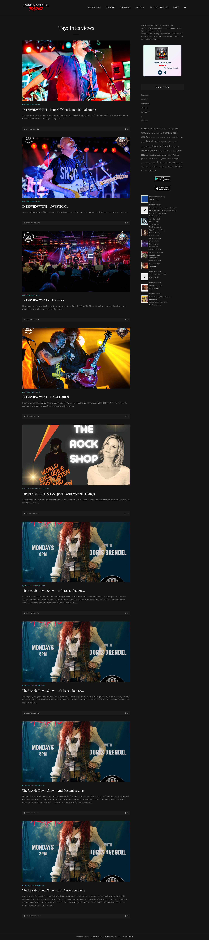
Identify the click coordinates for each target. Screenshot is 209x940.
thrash (178, 166)
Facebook (145, 95)
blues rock (173, 128)
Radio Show (150, 163)
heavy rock (145, 151)
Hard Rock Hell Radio (169, 142)
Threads (144, 108)
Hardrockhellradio (146, 147)
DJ (128, 129)
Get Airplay (140, 7)
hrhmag (154, 150)
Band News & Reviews (159, 7)
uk (142, 170)
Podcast (176, 155)
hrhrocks (169, 151)
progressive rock (165, 158)
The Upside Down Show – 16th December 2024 (53, 591)
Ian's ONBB (177, 151)
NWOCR (169, 155)
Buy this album (155, 205)
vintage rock (152, 170)
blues (166, 128)
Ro (127, 513)
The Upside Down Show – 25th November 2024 (53, 890)
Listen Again (125, 7)
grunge (143, 142)
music (164, 155)
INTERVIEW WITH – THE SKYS (43, 300)
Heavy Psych (175, 147)
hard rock (153, 141)
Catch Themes (127, 936)
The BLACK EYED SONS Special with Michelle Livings (58, 494)
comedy (159, 133)
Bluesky (144, 99)
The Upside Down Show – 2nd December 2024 (53, 790)
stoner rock (145, 167)
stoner (172, 162)
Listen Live (110, 7)
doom (144, 136)
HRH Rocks (162, 151)
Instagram (145, 112)
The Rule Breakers (169, 167)
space (166, 163)
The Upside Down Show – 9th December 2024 (53, 690)
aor (149, 129)
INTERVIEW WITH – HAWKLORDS (45, 397)
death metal (170, 132)
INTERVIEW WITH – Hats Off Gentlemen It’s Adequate (59, 109)
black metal (157, 128)
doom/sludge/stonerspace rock (157, 137)
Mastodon (145, 103)
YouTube (144, 120)
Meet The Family (94, 7)
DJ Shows (45, 489)
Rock (159, 162)
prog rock (177, 158)
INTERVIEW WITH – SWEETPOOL (45, 206)
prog (155, 158)
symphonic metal (157, 167)
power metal (147, 158)
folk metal (179, 137)
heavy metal (161, 146)
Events (176, 7)
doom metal (171, 137)
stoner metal (179, 163)
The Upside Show (38, 586)
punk (143, 163)
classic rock (148, 132)
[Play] (160, 72)
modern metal (155, 155)
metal (145, 154)
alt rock (144, 129)
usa (146, 170)
